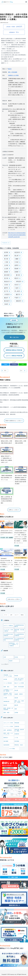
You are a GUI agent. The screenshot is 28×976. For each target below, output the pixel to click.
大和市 (6, 285)
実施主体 (4, 100)
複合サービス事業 (19, 683)
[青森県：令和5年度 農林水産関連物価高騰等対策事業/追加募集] (4, 370)
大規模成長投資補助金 (8, 639)
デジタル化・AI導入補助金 (8, 630)
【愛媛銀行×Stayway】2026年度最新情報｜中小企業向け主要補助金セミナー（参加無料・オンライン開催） (6, 586)
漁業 (16, 708)
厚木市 (16, 285)
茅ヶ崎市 (17, 291)
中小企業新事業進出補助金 (19, 635)
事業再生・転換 (19, 745)
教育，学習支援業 (12, 72)
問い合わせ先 (5, 218)
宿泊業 (16, 690)
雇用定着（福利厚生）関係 (19, 730)
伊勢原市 (19, 281)
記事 (11, 614)
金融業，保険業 (19, 694)
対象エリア (5, 68)
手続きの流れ (5, 166)
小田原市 (7, 294)
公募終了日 (5, 154)
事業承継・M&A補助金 (19, 630)
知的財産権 (6, 745)
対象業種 (4, 72)
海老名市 (7, 281)
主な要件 (4, 158)
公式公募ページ (5, 233)
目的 (3, 75)
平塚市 (16, 297)
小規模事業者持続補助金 (19, 626)
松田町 (6, 252)
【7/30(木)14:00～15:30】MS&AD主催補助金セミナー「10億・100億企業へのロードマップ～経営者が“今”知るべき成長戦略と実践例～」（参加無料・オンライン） (20, 536)
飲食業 (16, 675)
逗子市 (6, 291)
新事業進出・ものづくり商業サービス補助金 (13, 644)
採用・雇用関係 (8, 730)
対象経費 (4, 78)
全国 (5, 657)
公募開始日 (5, 151)
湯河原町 (7, 275)
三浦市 (16, 288)
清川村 (6, 278)
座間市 (16, 265)
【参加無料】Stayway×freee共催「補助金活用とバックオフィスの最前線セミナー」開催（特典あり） (6, 562)
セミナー (17, 614)
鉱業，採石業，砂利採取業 (8, 709)
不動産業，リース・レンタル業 (8, 675)
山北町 (6, 268)
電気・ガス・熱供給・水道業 (19, 701)
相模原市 (19, 301)
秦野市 (6, 288)
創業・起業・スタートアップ (8, 734)
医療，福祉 (6, 686)
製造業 (5, 705)
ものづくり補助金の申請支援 (14, 355)
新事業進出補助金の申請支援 (14, 350)
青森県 (11, 660)
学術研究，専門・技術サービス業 (8, 694)
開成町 (16, 268)
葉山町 (16, 255)
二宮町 (6, 262)
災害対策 (17, 726)
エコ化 (16, 737)
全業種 (16, 712)
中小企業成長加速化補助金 (19, 639)
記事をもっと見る (13, 509)
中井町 (16, 262)
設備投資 (10, 75)
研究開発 (17, 741)
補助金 (22, 614)
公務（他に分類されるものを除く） (19, 679)
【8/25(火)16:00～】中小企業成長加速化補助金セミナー (6, 532)
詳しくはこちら (14, 337)
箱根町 (6, 272)
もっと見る (4, 664)
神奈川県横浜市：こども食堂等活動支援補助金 (13, 407)
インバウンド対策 (8, 726)
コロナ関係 (16, 75)
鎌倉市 (6, 297)
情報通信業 (6, 701)
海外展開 (6, 741)
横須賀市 (7, 301)
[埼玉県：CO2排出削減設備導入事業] (23, 370)
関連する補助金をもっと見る (13, 420)
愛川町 (18, 275)
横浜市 (9, 68)
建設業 (16, 705)
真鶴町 (16, 272)
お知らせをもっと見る (13, 599)
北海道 (16, 657)
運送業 (16, 697)
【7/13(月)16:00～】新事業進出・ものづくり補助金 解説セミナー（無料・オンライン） (20, 563)
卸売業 (5, 679)
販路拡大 (6, 737)
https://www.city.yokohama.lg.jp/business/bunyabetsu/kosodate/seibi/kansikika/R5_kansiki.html (17, 234)
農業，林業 (6, 712)
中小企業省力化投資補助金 (8, 635)
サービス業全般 (8, 683)
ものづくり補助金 (8, 625)
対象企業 (4, 104)
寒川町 (6, 259)
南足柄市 (17, 252)
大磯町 (16, 259)
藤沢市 (18, 294)
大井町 (6, 265)
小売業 (5, 697)
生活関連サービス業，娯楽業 (8, 690)
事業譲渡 (17, 722)
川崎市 (6, 304)
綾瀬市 (6, 255)
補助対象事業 (5, 110)
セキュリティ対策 (8, 722)
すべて (5, 614)
